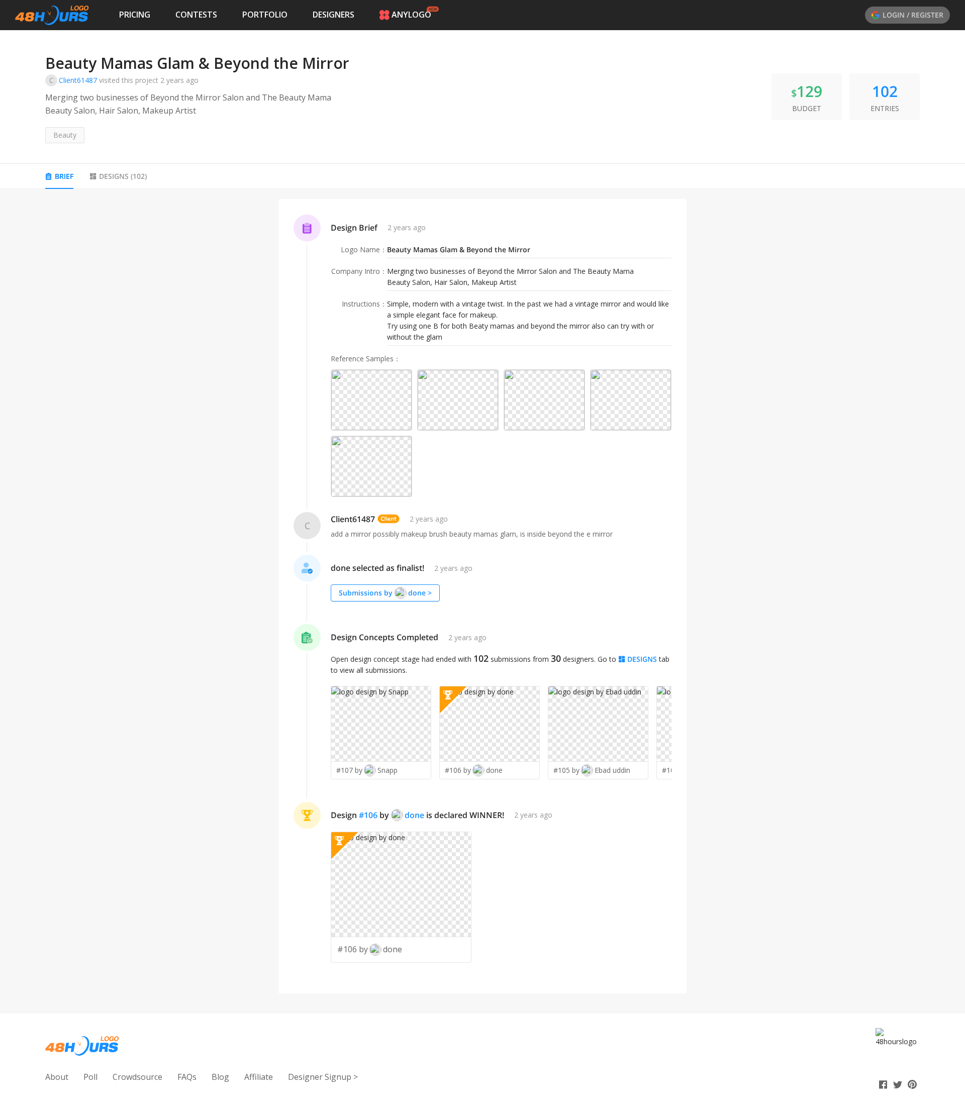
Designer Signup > (323, 1076)
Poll (90, 1076)
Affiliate (258, 1076)
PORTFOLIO (264, 14)
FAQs (187, 1076)
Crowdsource (137, 1076)
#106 (368, 815)
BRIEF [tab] (64, 176)
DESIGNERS (333, 14)
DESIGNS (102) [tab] (123, 176)
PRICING (134, 14)
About (56, 1076)
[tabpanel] (482, 596)
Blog (220, 1076)
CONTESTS (196, 14)
